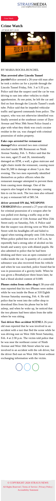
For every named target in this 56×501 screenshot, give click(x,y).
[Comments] (35, 367)
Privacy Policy (45, 487)
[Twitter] (27, 367)
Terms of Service (29, 487)
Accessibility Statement (28, 490)
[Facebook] (19, 367)
